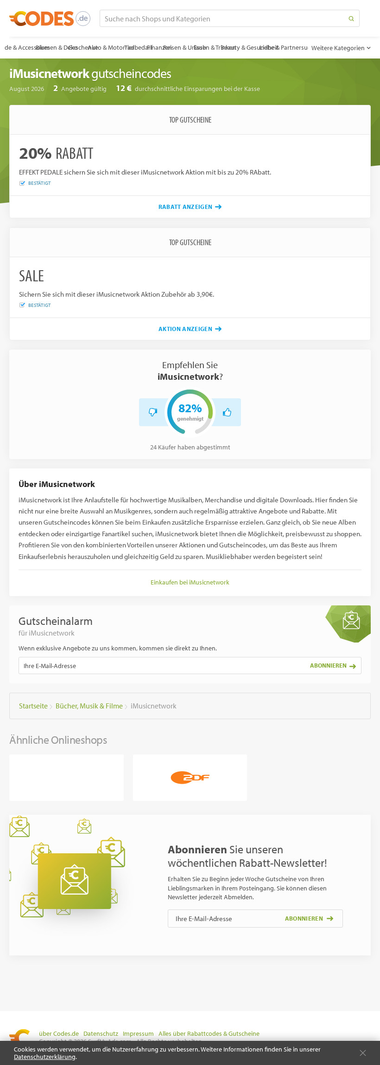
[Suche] (351, 18)
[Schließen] (363, 1053)
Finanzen (159, 47)
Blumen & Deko (57, 47)
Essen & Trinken (215, 47)
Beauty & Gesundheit (249, 47)
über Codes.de (59, 1033)
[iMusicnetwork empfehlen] (227, 412)
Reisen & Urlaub (184, 47)
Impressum (138, 1033)
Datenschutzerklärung (45, 1056)
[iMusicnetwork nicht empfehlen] (153, 412)
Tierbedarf (138, 47)
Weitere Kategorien (338, 48)
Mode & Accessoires (23, 47)
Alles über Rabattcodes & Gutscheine (209, 1033)
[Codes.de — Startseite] (49, 18)
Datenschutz (100, 1033)
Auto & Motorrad (111, 47)
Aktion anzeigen (185, 328)
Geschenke (83, 47)
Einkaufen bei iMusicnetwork (190, 582)
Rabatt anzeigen (185, 206)
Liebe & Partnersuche (288, 47)
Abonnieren (328, 665)
